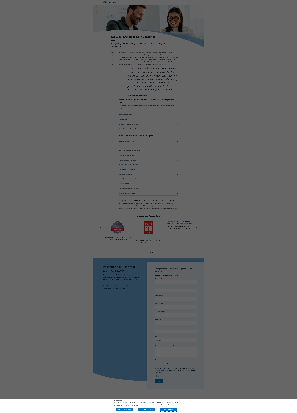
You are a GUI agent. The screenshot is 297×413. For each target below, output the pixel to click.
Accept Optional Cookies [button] (124, 409)
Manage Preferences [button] (168, 409)
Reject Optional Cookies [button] (146, 409)
